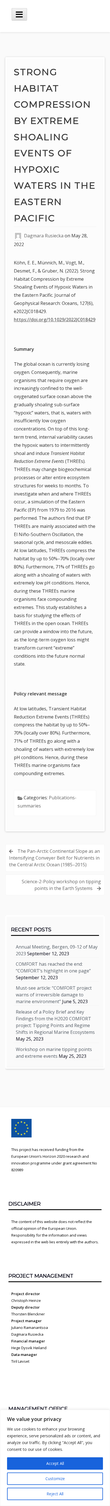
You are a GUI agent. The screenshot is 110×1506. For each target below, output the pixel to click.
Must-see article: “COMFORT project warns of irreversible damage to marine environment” (54, 995)
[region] (55, 1458)
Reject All (55, 1493)
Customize (55, 1478)
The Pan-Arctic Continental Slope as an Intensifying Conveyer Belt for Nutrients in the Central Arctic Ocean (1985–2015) (54, 858)
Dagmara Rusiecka (43, 236)
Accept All (55, 1463)
